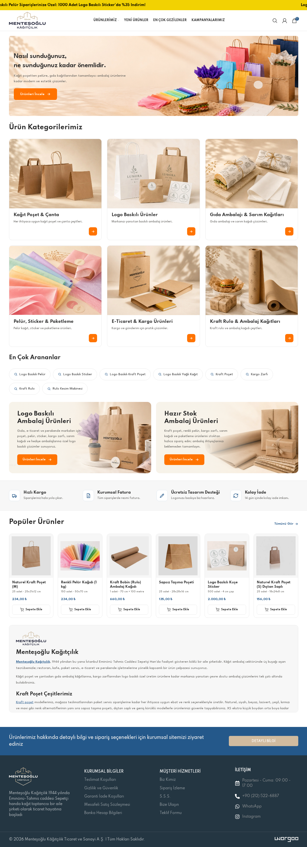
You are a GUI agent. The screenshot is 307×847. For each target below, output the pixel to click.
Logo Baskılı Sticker (77, 374)
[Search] (275, 20)
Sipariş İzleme (172, 788)
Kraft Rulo (27, 388)
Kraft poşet (24, 702)
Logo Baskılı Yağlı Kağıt (181, 374)
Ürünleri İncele (32, 94)
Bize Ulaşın (169, 805)
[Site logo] (27, 20)
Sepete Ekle (33, 609)
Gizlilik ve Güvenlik (101, 788)
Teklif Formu (171, 813)
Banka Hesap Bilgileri (103, 813)
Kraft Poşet (224, 374)
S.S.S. (165, 796)
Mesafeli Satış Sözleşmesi (107, 805)
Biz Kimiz (168, 780)
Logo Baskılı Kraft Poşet (128, 374)
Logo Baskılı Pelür (32, 374)
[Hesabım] (285, 20)
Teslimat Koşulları (100, 780)
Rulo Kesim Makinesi (68, 388)
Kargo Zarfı (259, 374)
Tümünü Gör (283, 523)
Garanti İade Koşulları (104, 796)
